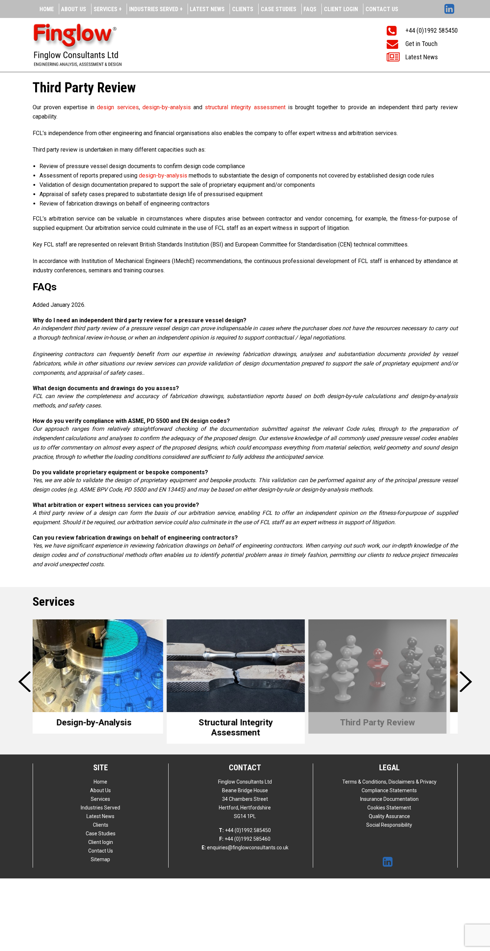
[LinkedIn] (451, 6)
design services (117, 107)
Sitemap (100, 859)
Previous (25, 681)
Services (100, 799)
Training (387, 722)
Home (46, 9)
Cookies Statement (389, 808)
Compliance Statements (389, 790)
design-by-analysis (166, 107)
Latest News (207, 9)
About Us (73, 9)
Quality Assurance (389, 816)
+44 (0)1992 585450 (245, 830)
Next (466, 681)
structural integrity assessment (246, 107)
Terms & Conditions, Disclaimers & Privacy (389, 782)
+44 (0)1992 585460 (244, 839)
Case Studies (278, 9)
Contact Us (382, 9)
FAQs (309, 9)
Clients (242, 9)
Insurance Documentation (389, 799)
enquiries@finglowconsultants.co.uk (245, 847)
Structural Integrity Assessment (103, 727)
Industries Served (100, 808)
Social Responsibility (389, 825)
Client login (341, 9)
